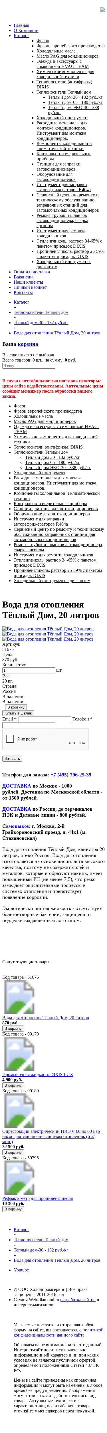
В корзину (16, 707)
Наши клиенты (28, 282)
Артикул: (11, 644)
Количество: (14, 664)
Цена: (7, 654)
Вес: (6, 675)
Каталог (21, 35)
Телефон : (83, 718)
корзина (28, 344)
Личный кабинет (30, 287)
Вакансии (23, 277)
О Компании (26, 30)
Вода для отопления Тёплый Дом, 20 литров (45, 1017)
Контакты (23, 292)
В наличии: (13, 696)
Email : (9, 718)
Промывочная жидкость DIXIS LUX (37, 1074)
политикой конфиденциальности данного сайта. (59, 1332)
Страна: (9, 686)
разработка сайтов (78, 1299)
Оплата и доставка (32, 271)
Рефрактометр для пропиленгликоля (37, 1198)
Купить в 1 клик (18, 713)
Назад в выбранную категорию (32, 941)
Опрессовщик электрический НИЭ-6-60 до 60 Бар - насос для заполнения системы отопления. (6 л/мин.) (52, 1136)
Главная (21, 25)
